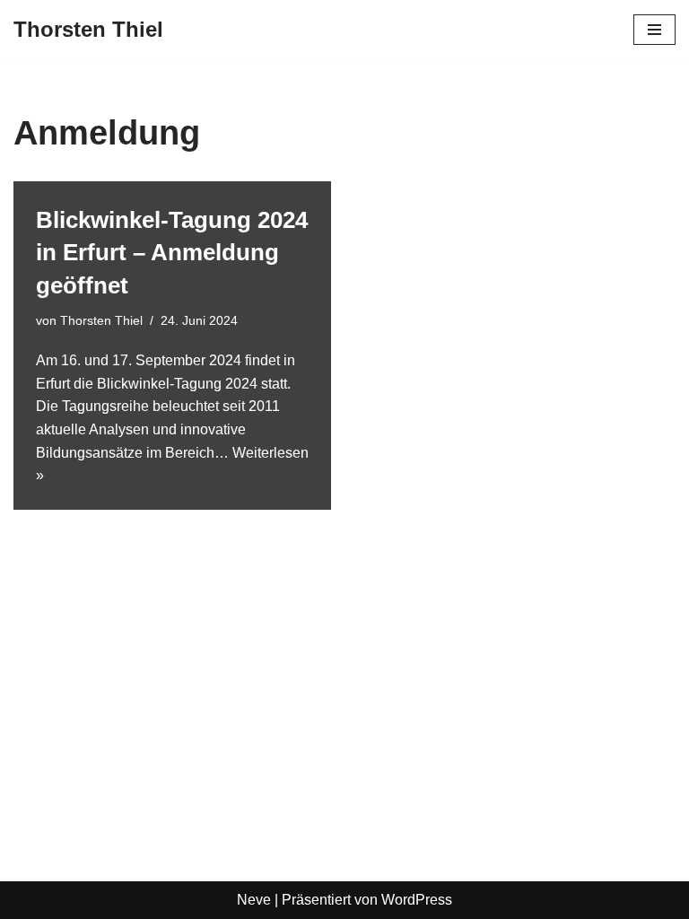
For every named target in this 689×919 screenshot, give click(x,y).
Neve (254, 899)
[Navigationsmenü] (654, 29)
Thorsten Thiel (101, 320)
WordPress (416, 899)
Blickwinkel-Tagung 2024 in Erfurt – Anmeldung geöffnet (172, 252)
